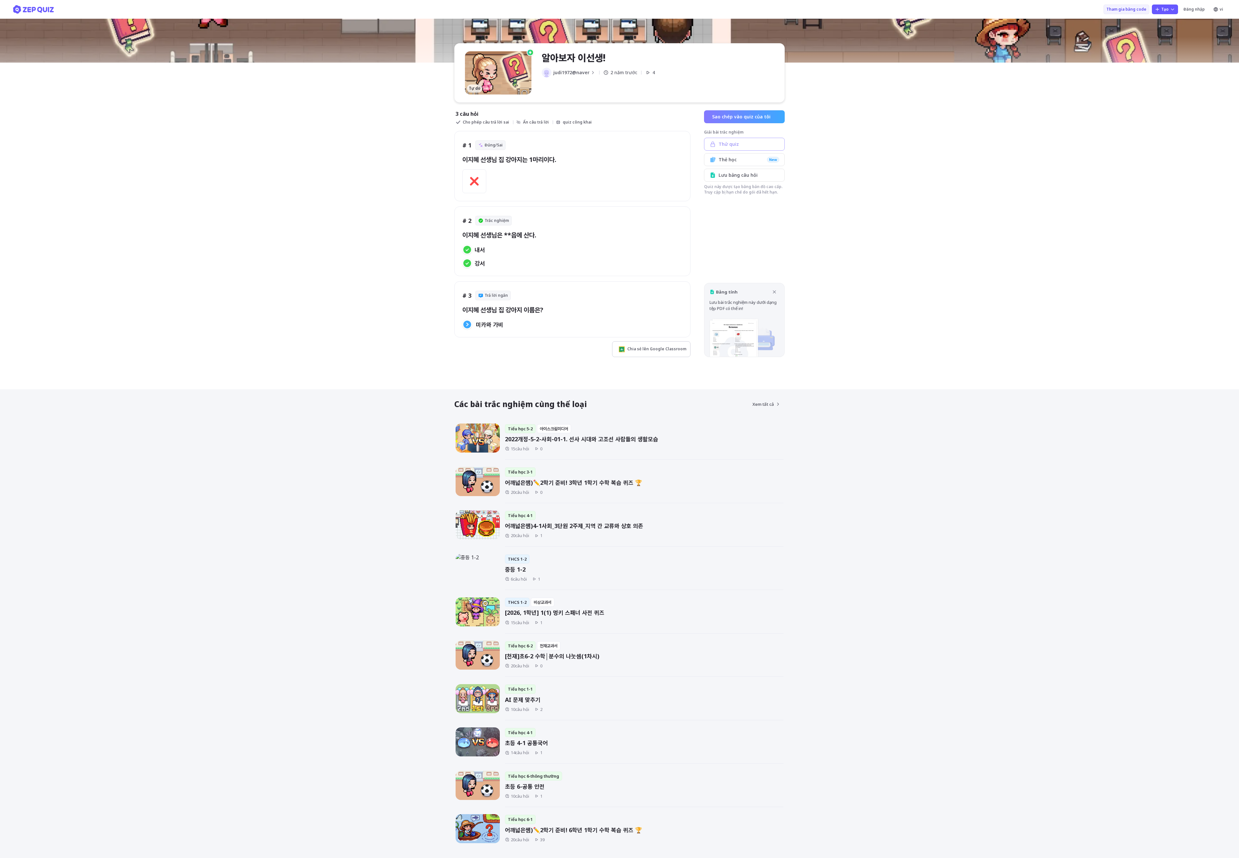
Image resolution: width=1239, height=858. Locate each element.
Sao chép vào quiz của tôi (741, 117)
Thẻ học (748, 159)
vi (1221, 9)
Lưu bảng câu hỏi (738, 175)
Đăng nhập (1194, 9)
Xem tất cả (763, 404)
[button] (744, 320)
